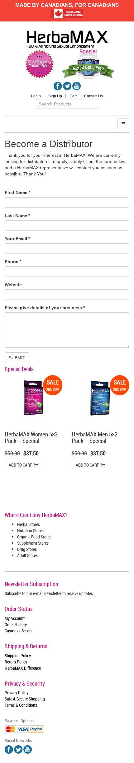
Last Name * (17, 215)
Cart (73, 96)
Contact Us (93, 96)
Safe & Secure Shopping (25, 699)
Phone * (13, 261)
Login (36, 96)
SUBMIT (17, 357)
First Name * (17, 192)
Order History (16, 624)
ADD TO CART (21, 465)
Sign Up (55, 96)
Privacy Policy (16, 693)
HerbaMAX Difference (23, 668)
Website (13, 284)
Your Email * (17, 238)
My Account (15, 618)
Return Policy (16, 662)
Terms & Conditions (21, 705)
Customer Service (19, 631)
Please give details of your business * (45, 307)
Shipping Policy (18, 655)
